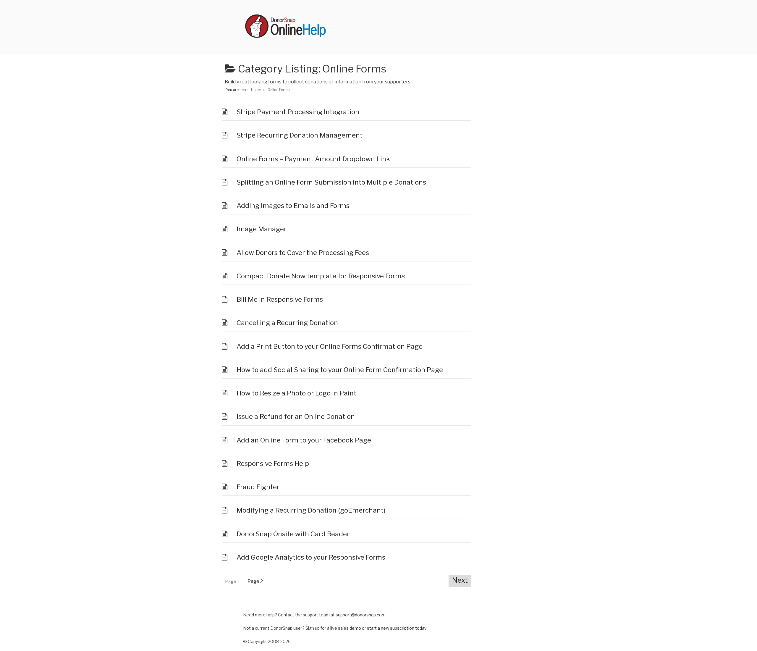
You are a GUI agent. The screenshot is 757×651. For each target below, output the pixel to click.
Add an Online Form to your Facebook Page (304, 440)
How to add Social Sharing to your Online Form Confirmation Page (340, 370)
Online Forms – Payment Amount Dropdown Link (313, 159)
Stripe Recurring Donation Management (300, 135)
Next (460, 580)
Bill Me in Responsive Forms (280, 299)
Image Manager (262, 229)
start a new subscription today (396, 628)
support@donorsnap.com (361, 614)
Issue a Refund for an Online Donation (296, 416)
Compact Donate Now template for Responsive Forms (321, 276)
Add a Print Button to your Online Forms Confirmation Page (330, 346)
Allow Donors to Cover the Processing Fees (303, 252)
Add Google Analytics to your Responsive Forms (311, 557)
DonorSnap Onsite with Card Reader (293, 534)
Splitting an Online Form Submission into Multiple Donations (331, 182)
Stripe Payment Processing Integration (298, 112)
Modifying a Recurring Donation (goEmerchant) (311, 510)
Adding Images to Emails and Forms (293, 205)
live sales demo (345, 628)
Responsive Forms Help (273, 463)
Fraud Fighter (258, 487)
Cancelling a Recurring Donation (287, 323)
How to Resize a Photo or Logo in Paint (296, 393)
